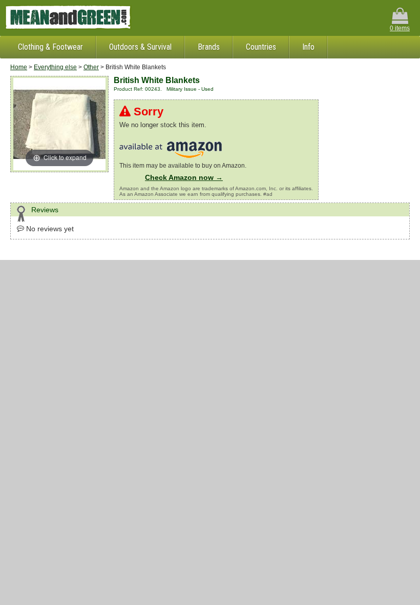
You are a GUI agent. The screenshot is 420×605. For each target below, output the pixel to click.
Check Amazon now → (184, 177)
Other (91, 67)
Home (18, 67)
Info (308, 47)
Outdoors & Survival (140, 47)
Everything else (55, 67)
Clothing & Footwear (50, 47)
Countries (261, 47)
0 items (400, 28)
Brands (209, 47)
